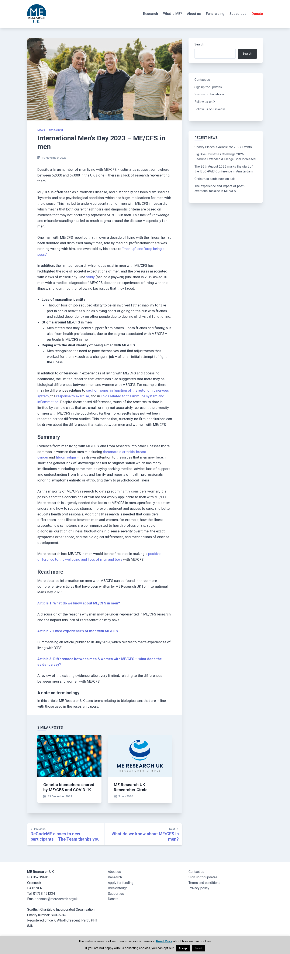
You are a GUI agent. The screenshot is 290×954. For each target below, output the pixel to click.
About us (194, 14)
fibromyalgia (66, 457)
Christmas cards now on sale (214, 179)
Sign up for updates (208, 87)
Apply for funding (120, 883)
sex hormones (97, 390)
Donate (257, 14)
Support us (237, 14)
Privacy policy (199, 888)
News (41, 130)
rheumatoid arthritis (119, 452)
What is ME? (172, 14)
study (90, 277)
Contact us (202, 80)
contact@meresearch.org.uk (57, 899)
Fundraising (215, 14)
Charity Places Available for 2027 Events (223, 147)
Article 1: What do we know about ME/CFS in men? (78, 603)
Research (150, 14)
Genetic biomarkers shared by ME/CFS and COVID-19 (68, 787)
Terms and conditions (204, 883)
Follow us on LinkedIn (209, 109)
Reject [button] (198, 948)
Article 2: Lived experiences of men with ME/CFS (77, 631)
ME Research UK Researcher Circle (131, 787)
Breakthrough (117, 888)
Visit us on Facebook (209, 94)
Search (199, 44)
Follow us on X (204, 102)
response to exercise (72, 396)
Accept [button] (183, 948)
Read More (164, 941)
